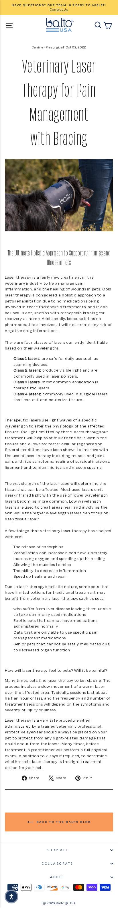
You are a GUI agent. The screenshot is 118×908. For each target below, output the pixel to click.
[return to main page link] (60, 25)
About (57, 877)
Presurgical (55, 47)
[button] (11, 896)
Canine (37, 47)
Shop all (57, 850)
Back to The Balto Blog (63, 822)
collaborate (57, 863)
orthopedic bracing (79, 312)
